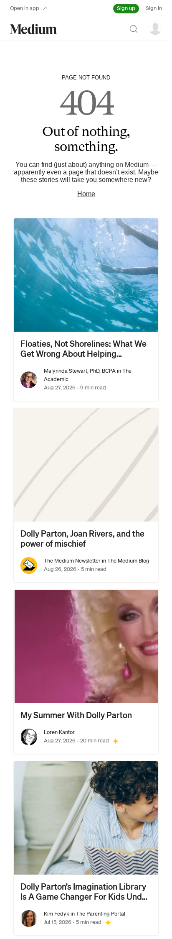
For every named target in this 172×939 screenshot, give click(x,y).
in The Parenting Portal (97, 913)
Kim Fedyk (56, 913)
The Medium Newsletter (72, 560)
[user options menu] (155, 28)
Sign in (154, 8)
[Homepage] (33, 29)
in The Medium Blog (125, 560)
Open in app (24, 8)
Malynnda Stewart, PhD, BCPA (80, 370)
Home (86, 193)
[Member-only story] (115, 740)
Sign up (126, 8)
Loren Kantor (59, 732)
